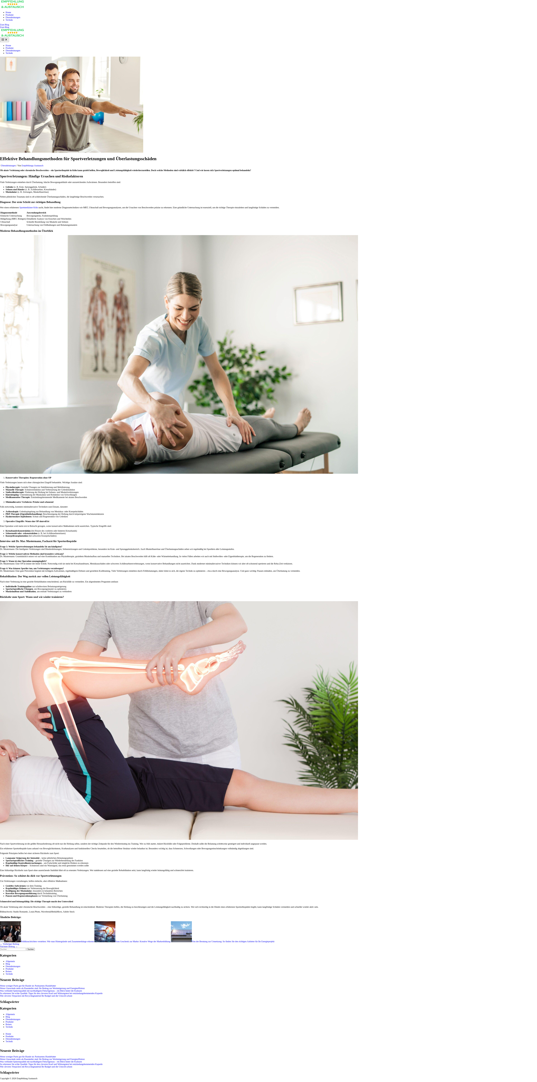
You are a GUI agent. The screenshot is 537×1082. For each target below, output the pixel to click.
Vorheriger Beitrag (9, 944)
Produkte (10, 15)
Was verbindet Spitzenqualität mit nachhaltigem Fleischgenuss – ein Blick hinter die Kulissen (41, 991)
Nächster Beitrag (9, 946)
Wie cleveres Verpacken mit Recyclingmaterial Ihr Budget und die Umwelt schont (36, 996)
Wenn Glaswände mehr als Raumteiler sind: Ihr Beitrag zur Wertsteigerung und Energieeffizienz (42, 988)
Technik (9, 20)
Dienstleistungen (13, 17)
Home (8, 12)
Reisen (9, 971)
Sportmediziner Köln (28, 207)
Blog (8, 964)
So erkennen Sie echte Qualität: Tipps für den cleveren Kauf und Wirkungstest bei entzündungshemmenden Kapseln (51, 993)
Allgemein (10, 961)
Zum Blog (4, 27)
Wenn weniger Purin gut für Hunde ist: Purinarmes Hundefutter (28, 986)
